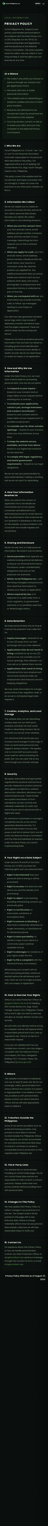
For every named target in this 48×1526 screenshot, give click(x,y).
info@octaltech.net (14, 1264)
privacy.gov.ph (23, 1062)
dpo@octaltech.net (14, 1003)
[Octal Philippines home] (11, 3)
